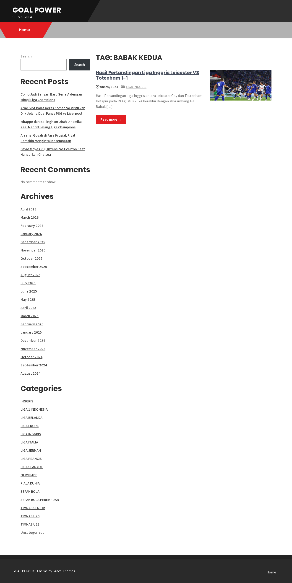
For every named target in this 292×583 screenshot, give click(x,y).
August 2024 (30, 373)
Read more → (111, 119)
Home (24, 29)
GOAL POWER (37, 10)
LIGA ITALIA (29, 442)
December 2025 (33, 242)
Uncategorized (32, 532)
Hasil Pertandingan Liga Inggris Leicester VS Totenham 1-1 (147, 75)
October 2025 (31, 258)
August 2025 (30, 274)
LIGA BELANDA (31, 417)
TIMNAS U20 (30, 516)
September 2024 (34, 365)
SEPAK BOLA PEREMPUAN (40, 499)
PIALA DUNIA (30, 483)
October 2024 (31, 357)
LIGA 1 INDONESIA (34, 409)
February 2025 (32, 324)
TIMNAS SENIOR (33, 507)
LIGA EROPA (30, 425)
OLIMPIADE (29, 475)
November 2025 (33, 250)
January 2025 (31, 332)
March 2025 (30, 316)
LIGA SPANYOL (32, 466)
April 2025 (28, 307)
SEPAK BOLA (30, 491)
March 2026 (30, 217)
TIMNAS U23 (30, 524)
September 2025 (34, 266)
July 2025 (28, 283)
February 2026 (32, 225)
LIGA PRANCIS (31, 458)
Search (26, 56)
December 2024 (33, 340)
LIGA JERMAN (31, 450)
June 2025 (29, 291)
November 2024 (33, 348)
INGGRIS (27, 401)
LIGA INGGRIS (136, 86)
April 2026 (28, 209)
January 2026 (31, 233)
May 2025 (28, 299)
